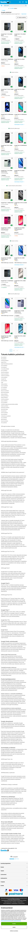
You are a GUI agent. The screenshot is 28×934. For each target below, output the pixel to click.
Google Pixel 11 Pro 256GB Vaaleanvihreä (6, 171)
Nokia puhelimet (4, 394)
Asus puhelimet (4, 365)
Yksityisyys (14, 901)
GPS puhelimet (4, 380)
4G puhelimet (3, 357)
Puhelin (3, 10)
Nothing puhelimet (4, 395)
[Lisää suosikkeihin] (12, 22)
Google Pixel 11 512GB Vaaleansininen (19, 311)
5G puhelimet (3, 358)
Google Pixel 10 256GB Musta (20, 145)
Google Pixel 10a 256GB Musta (19, 60)
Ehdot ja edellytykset (7, 903)
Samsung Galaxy (4, 409)
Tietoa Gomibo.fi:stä (7, 901)
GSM (2, 382)
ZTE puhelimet (4, 422)
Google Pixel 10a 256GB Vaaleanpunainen (19, 228)
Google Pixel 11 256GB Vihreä (7, 202)
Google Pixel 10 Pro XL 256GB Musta (20, 203)
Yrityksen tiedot (20, 901)
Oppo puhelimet (4, 400)
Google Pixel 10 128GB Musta (20, 114)
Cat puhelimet (4, 367)
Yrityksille (3, 881)
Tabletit (2, 870)
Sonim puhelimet (4, 412)
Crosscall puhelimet (5, 368)
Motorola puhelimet (5, 392)
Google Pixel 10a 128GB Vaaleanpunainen (6, 336)
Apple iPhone (3, 362)
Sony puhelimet (4, 414)
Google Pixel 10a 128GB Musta (19, 90)
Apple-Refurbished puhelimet (7, 363)
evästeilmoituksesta (17, 920)
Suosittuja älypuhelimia (6, 863)
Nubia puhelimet (4, 397)
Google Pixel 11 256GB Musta (7, 59)
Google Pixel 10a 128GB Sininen (19, 258)
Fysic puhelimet (4, 377)
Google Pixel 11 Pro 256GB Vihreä (20, 35)
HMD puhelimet (4, 384)
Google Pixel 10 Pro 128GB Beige (20, 281)
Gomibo (2, 885)
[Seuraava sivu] (17, 350)
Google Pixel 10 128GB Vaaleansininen (6, 311)
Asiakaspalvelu (4, 878)
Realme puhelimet (4, 405)
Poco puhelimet (4, 402)
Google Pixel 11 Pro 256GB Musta (6, 35)
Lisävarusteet (3, 874)
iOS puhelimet (4, 389)
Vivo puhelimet (4, 417)
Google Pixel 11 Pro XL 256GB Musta (7, 90)
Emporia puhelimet (5, 374)
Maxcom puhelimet (5, 390)
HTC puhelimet (4, 387)
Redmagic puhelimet (5, 407)
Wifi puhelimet (4, 419)
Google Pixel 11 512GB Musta (7, 280)
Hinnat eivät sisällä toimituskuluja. (14, 899)
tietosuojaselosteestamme (6, 920)
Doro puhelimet (4, 370)
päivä (12, 848)
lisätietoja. (25, 900)
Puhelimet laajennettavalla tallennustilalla (9, 404)
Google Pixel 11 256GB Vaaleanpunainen (6, 228)
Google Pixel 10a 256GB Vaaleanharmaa (6, 258)
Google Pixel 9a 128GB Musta (7, 114)
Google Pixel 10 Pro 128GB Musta (6, 146)
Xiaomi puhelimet (4, 421)
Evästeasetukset (14, 903)
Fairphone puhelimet (5, 375)
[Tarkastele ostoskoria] (26, 2)
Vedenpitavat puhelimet (6, 416)
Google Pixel (3, 379)
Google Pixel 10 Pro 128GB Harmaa (20, 336)
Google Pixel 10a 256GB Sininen (19, 171)
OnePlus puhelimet (5, 399)
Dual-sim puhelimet (5, 372)
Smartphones (4, 410)
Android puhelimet (4, 360)
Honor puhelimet (4, 385)
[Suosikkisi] (23, 2)
